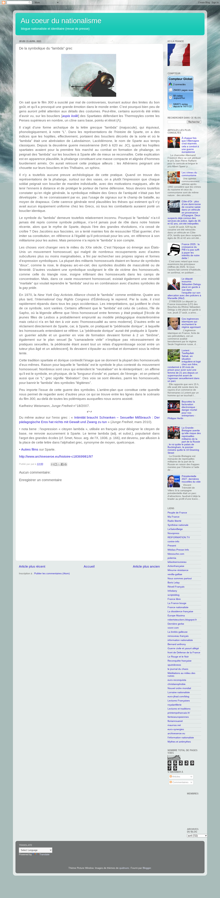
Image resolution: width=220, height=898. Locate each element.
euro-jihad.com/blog (178, 696)
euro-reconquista (177, 680)
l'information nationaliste (181, 737)
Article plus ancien (146, 566)
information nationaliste (180, 640)
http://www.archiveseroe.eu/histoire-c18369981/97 (56, 456)
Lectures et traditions (179, 708)
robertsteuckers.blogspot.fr (182, 619)
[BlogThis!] (55, 464)
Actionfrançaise (176, 566)
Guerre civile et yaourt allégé (183, 648)
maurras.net (174, 725)
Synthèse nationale (178, 525)
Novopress (173, 533)
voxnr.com (173, 628)
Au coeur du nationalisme (61, 21)
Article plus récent (32, 566)
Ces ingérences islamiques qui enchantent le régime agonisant (191, 323)
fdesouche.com (176, 554)
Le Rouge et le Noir (178, 656)
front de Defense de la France (184, 652)
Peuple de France (177, 512)
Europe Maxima (176, 615)
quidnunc (124, 868)
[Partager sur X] (59, 464)
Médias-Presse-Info (178, 549)
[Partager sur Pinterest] (65, 464)
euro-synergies (176, 729)
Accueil (89, 566)
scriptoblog (173, 595)
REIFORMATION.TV (179, 537)
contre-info (173, 541)
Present (172, 545)
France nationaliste (178, 607)
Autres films (29, 449)
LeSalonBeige (175, 529)
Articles (176, 776)
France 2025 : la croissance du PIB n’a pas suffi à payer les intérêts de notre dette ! (191, 251)
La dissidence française (180, 611)
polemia (172, 558)
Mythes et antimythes (179, 741)
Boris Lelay (174, 582)
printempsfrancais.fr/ (179, 713)
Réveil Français (176, 586)
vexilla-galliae (175, 574)
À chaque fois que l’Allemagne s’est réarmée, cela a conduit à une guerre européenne (190, 145)
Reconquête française (179, 660)
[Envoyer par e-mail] (52, 464)
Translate (44, 854)
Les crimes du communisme (189, 174)
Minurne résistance (178, 570)
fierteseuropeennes (178, 717)
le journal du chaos (178, 669)
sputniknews (174, 665)
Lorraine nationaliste (179, 692)
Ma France (173, 516)
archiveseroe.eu (176, 733)
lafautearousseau (177, 562)
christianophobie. (177, 684)
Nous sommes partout (180, 578)
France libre (174, 599)
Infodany (172, 591)
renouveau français (178, 636)
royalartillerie (175, 704)
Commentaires (180, 782)
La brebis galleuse (178, 632)
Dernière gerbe (176, 624)
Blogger (147, 868)
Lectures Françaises (179, 700)
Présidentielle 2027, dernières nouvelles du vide (191, 479)
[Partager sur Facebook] (62, 464)
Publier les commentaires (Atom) (52, 573)
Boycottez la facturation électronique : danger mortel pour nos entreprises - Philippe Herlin (182, 410)
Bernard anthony (177, 644)
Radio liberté (174, 521)
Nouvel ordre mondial (179, 688)
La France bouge (177, 603)
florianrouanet (175, 721)
